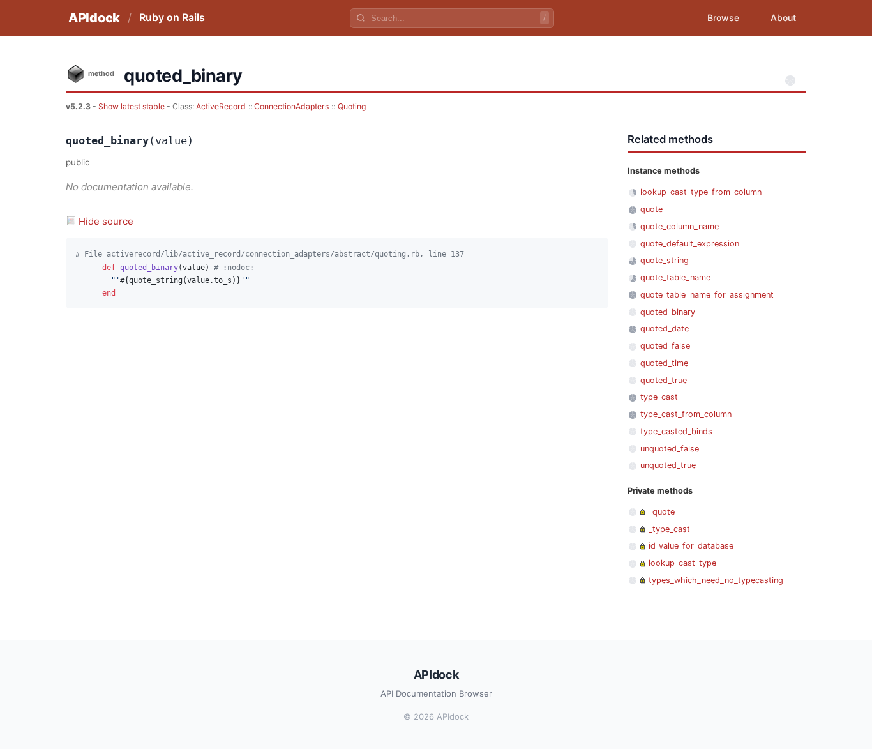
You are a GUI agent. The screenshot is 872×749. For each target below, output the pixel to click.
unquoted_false (669, 448)
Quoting (352, 106)
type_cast (659, 397)
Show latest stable (132, 106)
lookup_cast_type (682, 563)
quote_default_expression (689, 243)
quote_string (664, 260)
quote (651, 209)
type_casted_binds (676, 431)
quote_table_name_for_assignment (707, 294)
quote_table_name (675, 277)
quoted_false (665, 346)
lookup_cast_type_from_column (701, 192)
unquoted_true (668, 465)
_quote (662, 512)
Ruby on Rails (172, 17)
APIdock (94, 18)
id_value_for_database (691, 545)
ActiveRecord (221, 106)
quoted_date (664, 328)
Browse (723, 17)
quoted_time (664, 363)
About (783, 17)
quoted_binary (667, 312)
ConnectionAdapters (291, 106)
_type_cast (669, 529)
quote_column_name (679, 226)
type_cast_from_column (686, 414)
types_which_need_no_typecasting (716, 580)
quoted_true (663, 380)
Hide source (106, 221)
